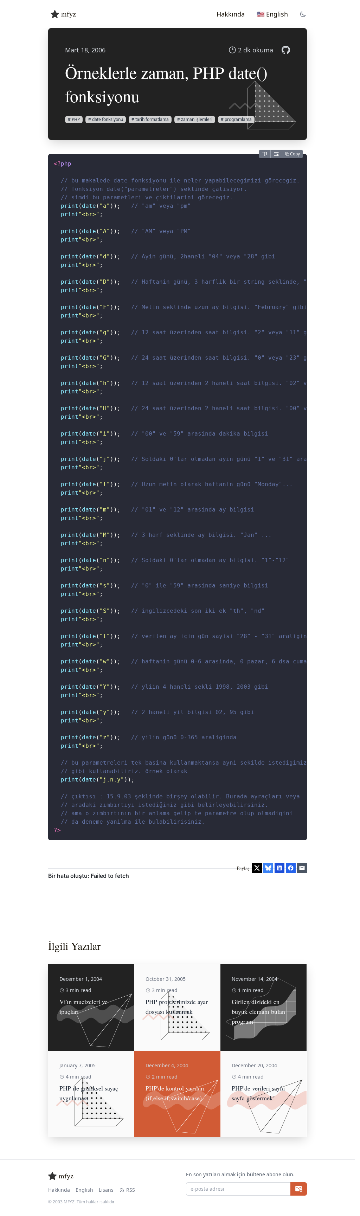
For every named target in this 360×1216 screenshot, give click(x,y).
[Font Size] (264, 154)
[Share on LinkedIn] (279, 868)
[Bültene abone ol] (298, 1189)
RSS (130, 1189)
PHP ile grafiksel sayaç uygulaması (88, 1093)
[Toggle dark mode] (303, 14)
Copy (295, 154)
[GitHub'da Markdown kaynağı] (286, 50)
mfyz (68, 14)
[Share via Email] (302, 868)
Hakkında (59, 1189)
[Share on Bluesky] (268, 868)
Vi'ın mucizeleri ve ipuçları (83, 1006)
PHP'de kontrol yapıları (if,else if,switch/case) (175, 1093)
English (84, 1189)
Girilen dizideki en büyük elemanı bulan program (258, 1011)
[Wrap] (276, 154)
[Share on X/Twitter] (257, 868)
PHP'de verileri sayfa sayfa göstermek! (258, 1093)
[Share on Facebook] (291, 868)
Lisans (106, 1189)
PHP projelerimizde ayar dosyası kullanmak (177, 1006)
